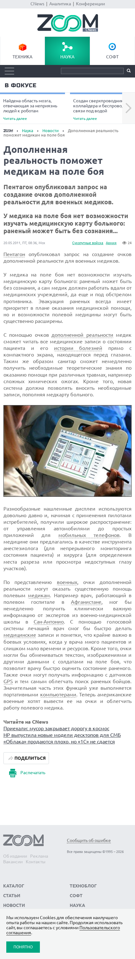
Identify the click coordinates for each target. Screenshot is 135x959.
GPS (8, 681)
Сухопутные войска (87, 243)
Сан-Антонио (49, 621)
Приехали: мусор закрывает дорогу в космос (56, 728)
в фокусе (20, 85)
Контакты (36, 861)
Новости (50, 130)
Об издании (15, 856)
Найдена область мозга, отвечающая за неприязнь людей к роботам (30, 109)
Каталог (13, 885)
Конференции (90, 3)
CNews (37, 3)
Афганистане (86, 602)
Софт (112, 56)
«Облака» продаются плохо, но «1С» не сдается (59, 741)
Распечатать (32, 772)
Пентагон (14, 254)
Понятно (23, 947)
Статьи (11, 895)
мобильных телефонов (89, 535)
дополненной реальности (82, 335)
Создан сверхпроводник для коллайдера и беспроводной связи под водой (102, 109)
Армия (111, 243)
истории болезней (78, 348)
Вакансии (13, 861)
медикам (39, 595)
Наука (67, 56)
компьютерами (58, 694)
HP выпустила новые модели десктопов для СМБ (62, 735)
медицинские (19, 635)
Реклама (39, 856)
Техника (22, 56)
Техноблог (83, 885)
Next (128, 108)
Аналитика (60, 3)
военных (67, 582)
